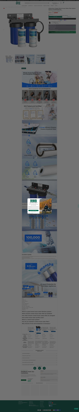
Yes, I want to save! (33, 210)
